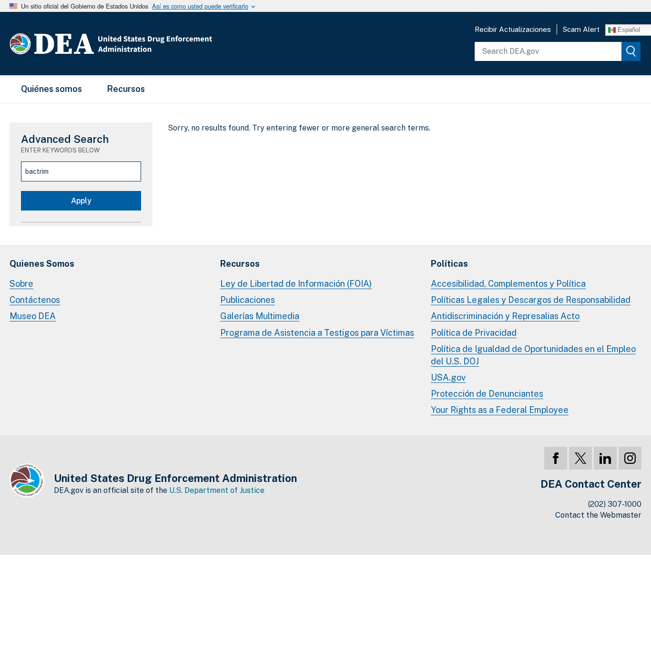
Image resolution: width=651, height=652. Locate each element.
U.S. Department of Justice (216, 490)
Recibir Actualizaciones (513, 29)
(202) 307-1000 (614, 504)
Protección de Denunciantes (487, 394)
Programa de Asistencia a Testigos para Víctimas (317, 333)
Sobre (21, 284)
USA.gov (448, 377)
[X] (580, 458)
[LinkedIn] (605, 458)
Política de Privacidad (474, 333)
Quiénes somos (51, 89)
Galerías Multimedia (259, 316)
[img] (631, 51)
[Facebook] (555, 458)
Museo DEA (33, 316)
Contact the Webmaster (598, 515)
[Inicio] (139, 43)
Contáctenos (35, 300)
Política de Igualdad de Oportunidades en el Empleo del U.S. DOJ (533, 355)
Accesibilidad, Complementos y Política (508, 284)
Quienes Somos (42, 264)
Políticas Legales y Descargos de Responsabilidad (531, 300)
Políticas (449, 264)
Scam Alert (581, 29)
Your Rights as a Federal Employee (500, 410)
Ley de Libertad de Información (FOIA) (296, 284)
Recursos (126, 89)
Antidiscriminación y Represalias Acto (505, 316)
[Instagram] (630, 458)
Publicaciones (247, 300)
